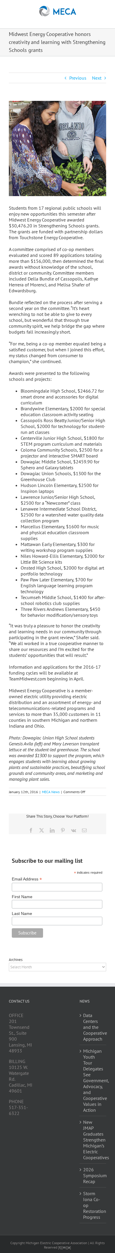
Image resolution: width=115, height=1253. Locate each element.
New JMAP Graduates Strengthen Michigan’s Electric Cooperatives (93, 1139)
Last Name (22, 913)
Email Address (27, 879)
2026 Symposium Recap (93, 1175)
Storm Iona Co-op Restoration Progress (93, 1205)
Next (96, 78)
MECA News (51, 792)
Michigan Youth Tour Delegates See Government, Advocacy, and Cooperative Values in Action (93, 1080)
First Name (22, 896)
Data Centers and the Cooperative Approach (93, 1027)
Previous (77, 78)
